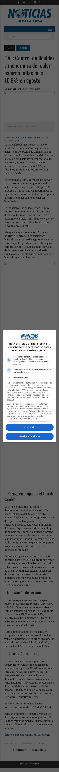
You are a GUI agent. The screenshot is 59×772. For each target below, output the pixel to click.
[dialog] (29, 386)
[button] (29, 378)
